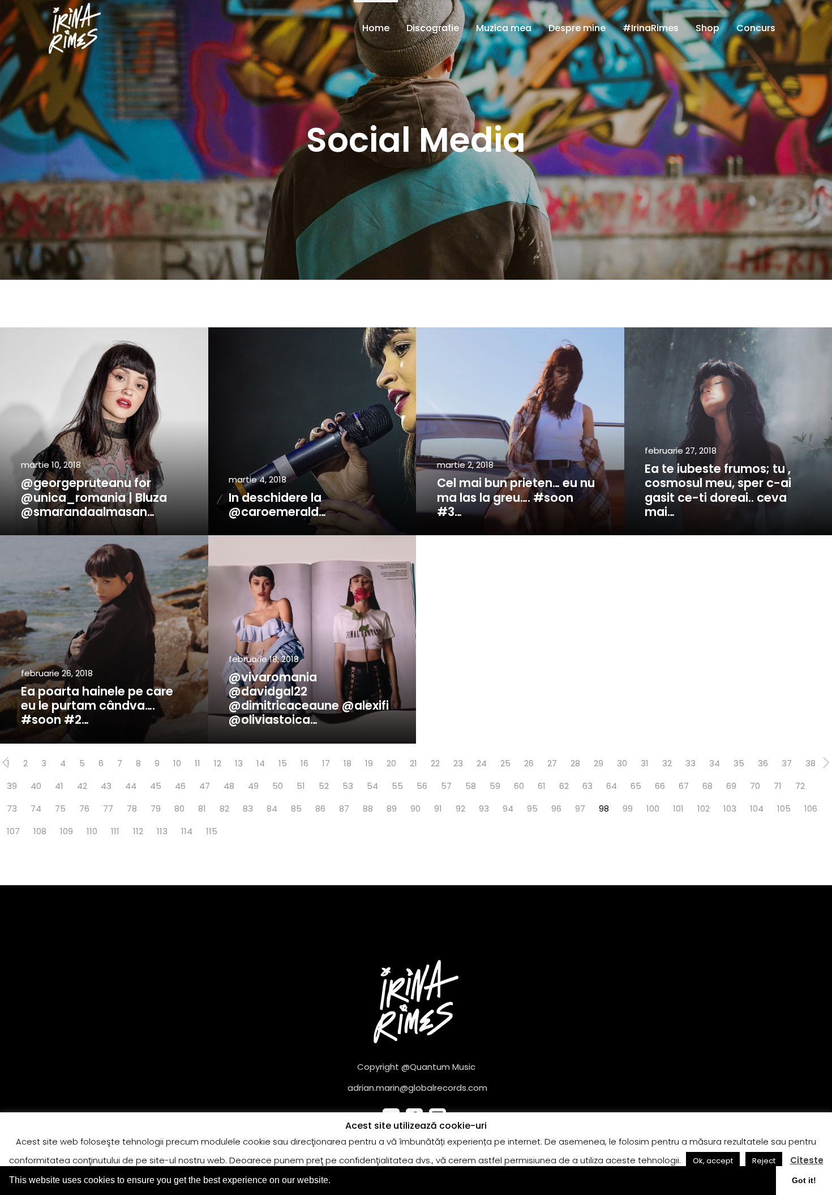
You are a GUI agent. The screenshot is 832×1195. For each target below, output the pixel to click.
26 (529, 763)
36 (763, 763)
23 (458, 763)
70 (755, 786)
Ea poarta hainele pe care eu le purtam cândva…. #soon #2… (97, 705)
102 (703, 808)
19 (369, 763)
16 (304, 763)
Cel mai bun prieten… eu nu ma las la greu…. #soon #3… (516, 497)
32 (667, 763)
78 (132, 808)
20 (391, 763)
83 (248, 808)
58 (470, 786)
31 (645, 763)
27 (552, 763)
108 (39, 831)
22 (435, 763)
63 (587, 786)
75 (60, 808)
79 (156, 808)
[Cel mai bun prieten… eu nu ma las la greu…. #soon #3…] (520, 431)
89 (392, 808)
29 (598, 763)
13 (239, 763)
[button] (334, 1181)
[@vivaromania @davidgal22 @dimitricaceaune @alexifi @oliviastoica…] (312, 639)
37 (787, 763)
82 (224, 808)
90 (415, 808)
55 (397, 786)
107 (13, 831)
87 (344, 808)
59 (495, 786)
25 (505, 763)
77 (108, 808)
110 (92, 831)
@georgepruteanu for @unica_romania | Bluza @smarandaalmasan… (94, 497)
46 (180, 786)
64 (611, 786)
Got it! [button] (804, 1180)
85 (296, 808)
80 (179, 808)
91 (438, 808)
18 (347, 763)
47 (204, 786)
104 (757, 808)
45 (155, 786)
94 (508, 808)
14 (260, 763)
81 (202, 808)
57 (446, 786)
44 (130, 786)
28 (575, 763)
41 (59, 786)
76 (84, 808)
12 (217, 763)
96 (556, 808)
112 (138, 831)
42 (82, 786)
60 (519, 786)
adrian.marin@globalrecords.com (417, 1088)
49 (253, 786)
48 (229, 786)
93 (484, 808)
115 (211, 831)
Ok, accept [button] (713, 1160)
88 (368, 808)
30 (622, 763)
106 (810, 808)
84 (272, 808)
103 (729, 808)
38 (810, 763)
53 (347, 786)
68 (707, 786)
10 (177, 763)
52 (324, 786)
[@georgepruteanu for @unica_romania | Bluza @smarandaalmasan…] (104, 431)
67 (684, 786)
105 (784, 808)
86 (320, 808)
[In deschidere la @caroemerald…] (312, 431)
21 (413, 763)
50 (277, 786)
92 (460, 808)
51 (301, 786)
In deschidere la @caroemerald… (277, 504)
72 (800, 786)
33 (690, 763)
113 (162, 831)
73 (12, 808)
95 (532, 808)
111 (115, 831)
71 (778, 786)
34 (714, 763)
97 (580, 808)
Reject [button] (763, 1160)
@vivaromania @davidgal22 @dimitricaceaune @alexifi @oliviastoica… (309, 698)
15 (282, 763)
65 (636, 786)
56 (422, 786)
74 (36, 808)
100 (652, 808)
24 (482, 763)
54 (372, 786)
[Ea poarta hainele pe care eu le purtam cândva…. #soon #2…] (104, 639)
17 (326, 763)
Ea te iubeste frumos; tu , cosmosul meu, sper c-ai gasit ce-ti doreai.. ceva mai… (718, 490)
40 (36, 786)
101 (678, 808)
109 (66, 831)
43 (106, 786)
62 (564, 786)
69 (731, 786)
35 (739, 763)
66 (660, 786)
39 (12, 786)
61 (542, 786)
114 (186, 831)
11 (197, 763)
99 (628, 808)
